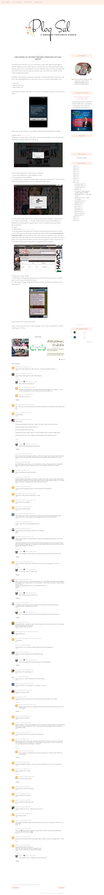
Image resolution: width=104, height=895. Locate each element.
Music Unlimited (26, 135)
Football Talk (38, 2)
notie (84, 332)
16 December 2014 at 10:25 (28, 404)
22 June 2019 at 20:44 (25, 836)
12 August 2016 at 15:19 (25, 486)
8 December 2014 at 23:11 (26, 373)
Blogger (85, 324)
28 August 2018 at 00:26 (29, 776)
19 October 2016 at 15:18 (30, 569)
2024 (74, 168)
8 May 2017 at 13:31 (22, 697)
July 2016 (77, 204)
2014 (74, 218)
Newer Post (15, 887)
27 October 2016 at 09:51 (23, 676)
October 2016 (78, 187)
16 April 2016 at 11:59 (24, 470)
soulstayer (17, 470)
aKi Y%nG (17, 806)
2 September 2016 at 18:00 (29, 513)
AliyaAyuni (17, 419)
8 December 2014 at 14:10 (25, 366)
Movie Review (28, 2)
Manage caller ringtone (29, 229)
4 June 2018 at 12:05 (23, 739)
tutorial (40, 54)
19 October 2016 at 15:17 (30, 592)
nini (16, 676)
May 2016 (77, 208)
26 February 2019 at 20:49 (29, 387)
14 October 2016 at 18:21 (26, 521)
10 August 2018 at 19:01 (25, 786)
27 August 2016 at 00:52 (30, 493)
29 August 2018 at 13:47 (25, 806)
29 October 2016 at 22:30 (28, 683)
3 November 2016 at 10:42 (31, 659)
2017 (74, 180)
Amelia (17, 652)
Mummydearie (18, 536)
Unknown (21, 387)
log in (29, 221)
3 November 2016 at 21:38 (26, 690)
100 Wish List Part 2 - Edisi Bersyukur (81, 198)
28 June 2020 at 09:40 (30, 855)
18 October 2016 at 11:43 (27, 536)
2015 (74, 217)
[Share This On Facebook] (60, 359)
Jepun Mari (17, 528)
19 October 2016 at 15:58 (23, 622)
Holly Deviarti (18, 506)
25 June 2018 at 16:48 (28, 750)
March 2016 (78, 211)
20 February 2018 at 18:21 (25, 732)
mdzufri (17, 739)
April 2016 (78, 210)
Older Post (61, 887)
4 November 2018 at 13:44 (26, 820)
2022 (74, 171)
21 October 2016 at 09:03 (25, 645)
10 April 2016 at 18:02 (25, 462)
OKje (16, 622)
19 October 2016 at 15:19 (30, 551)
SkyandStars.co (60, 893)
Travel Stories (6, 2)
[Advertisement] (81, 247)
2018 (74, 178)
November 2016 (79, 186)
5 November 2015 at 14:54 (25, 412)
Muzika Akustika (19, 513)
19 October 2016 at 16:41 (33, 631)
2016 (74, 182)
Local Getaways (17, 2)
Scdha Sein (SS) (18, 683)
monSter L (17, 722)
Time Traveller (18, 669)
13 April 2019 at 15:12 (28, 394)
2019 (74, 177)
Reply (16, 370)
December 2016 (79, 184)
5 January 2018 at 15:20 (25, 716)
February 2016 (79, 213)
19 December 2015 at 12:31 (31, 444)
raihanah (17, 645)
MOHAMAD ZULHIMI (20, 493)
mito (16, 697)
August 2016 (78, 202)
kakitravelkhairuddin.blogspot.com (23, 638)
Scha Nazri (17, 373)
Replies (18, 379)
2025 (74, 166)
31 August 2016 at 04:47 (27, 506)
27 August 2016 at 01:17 (30, 500)
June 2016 (77, 206)
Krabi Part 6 (77, 189)
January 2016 (78, 215)
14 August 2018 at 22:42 (25, 793)
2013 (74, 220)
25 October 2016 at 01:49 (27, 669)
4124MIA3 (17, 366)
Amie (84, 337)
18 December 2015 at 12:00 (26, 419)
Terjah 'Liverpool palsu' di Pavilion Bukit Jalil (81, 98)
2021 (74, 173)
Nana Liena (17, 579)
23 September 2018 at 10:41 (26, 813)
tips (35, 54)
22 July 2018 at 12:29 (24, 768)
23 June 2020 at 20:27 (25, 844)
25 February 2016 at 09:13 (26, 453)
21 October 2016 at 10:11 (24, 652)
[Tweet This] (62, 359)
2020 (74, 175)
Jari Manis (17, 690)
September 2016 (79, 201)
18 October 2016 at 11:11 (26, 528)
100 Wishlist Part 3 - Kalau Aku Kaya (83, 195)
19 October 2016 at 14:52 (25, 602)
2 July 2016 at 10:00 (25, 477)
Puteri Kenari (18, 404)
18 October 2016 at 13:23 (26, 579)
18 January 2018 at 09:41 (25, 722)
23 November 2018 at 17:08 (30, 704)
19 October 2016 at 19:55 (37, 638)
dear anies (17, 602)
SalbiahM (21, 381)
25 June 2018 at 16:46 (25, 762)
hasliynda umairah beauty (21, 631)
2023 (74, 170)
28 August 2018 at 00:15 (25, 800)
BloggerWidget (89, 341)
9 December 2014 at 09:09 (31, 381)
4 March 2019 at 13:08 (26, 828)
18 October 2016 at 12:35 (27, 561)
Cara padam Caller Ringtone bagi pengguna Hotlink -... (82, 191)
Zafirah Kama (18, 561)
